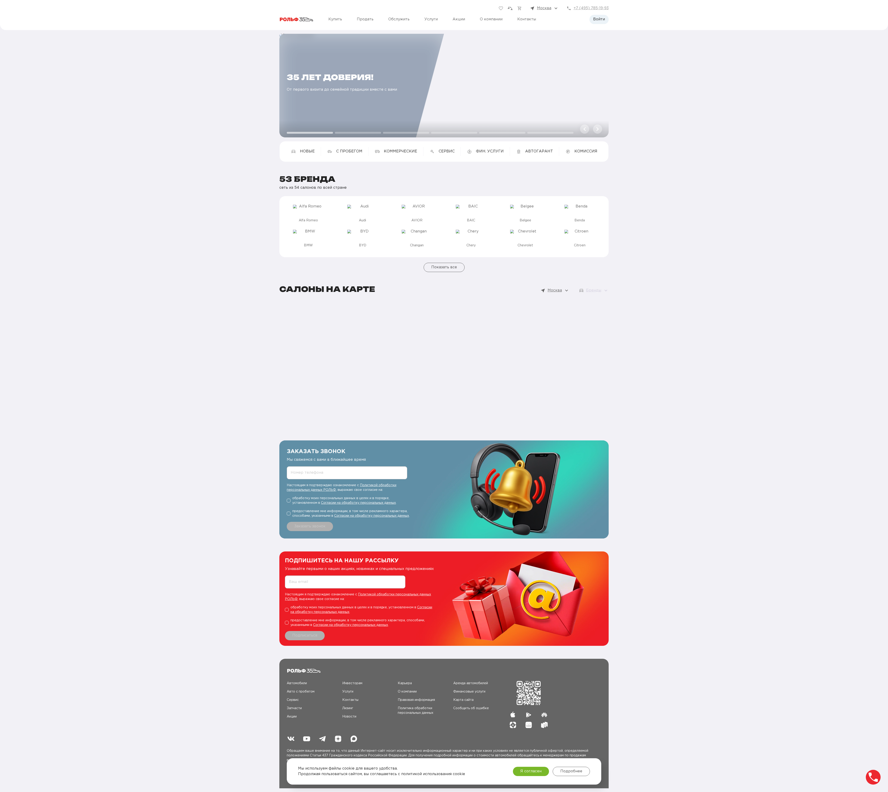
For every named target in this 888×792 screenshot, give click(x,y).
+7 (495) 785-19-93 (591, 8)
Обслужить (399, 19)
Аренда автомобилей (470, 683)
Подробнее (571, 771)
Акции (459, 19)
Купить (335, 19)
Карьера (405, 683)
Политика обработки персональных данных (415, 710)
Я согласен (531, 771)
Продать (365, 19)
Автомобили (297, 683)
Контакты (526, 19)
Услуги (431, 19)
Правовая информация (416, 700)
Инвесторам (352, 683)
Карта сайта (463, 700)
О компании (491, 19)
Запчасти (294, 708)
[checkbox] (349, 500)
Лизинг (347, 708)
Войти (599, 19)
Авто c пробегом (300, 691)
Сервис (293, 700)
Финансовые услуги (469, 691)
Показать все (444, 267)
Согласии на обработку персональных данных (358, 502)
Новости (349, 716)
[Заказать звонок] (873, 777)
